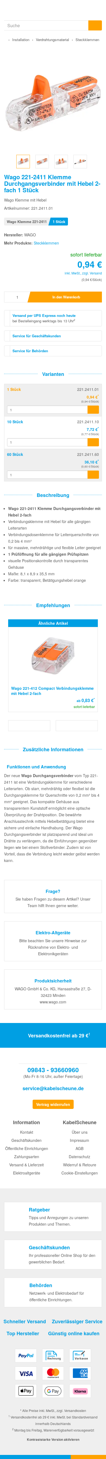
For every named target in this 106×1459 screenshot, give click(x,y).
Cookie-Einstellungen (79, 1173)
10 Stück (15, 421)
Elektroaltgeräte (26, 1173)
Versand (96, 273)
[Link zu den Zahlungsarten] (53, 1375)
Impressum (79, 1140)
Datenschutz (79, 1156)
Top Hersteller (23, 1333)
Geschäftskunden (26, 1140)
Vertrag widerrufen (53, 1104)
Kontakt (26, 1132)
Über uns (80, 1132)
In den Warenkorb (66, 296)
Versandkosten (75, 1410)
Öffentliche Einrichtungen (26, 1148)
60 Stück (15, 454)
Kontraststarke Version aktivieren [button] (53, 1439)
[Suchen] (95, 25)
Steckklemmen (46, 243)
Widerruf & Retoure (79, 1164)
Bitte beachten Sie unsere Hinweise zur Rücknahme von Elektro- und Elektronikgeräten (53, 947)
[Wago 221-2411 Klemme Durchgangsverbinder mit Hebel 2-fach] (23, 160)
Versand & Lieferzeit (26, 1164)
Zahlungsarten (26, 1156)
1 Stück (14, 389)
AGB (79, 1148)
